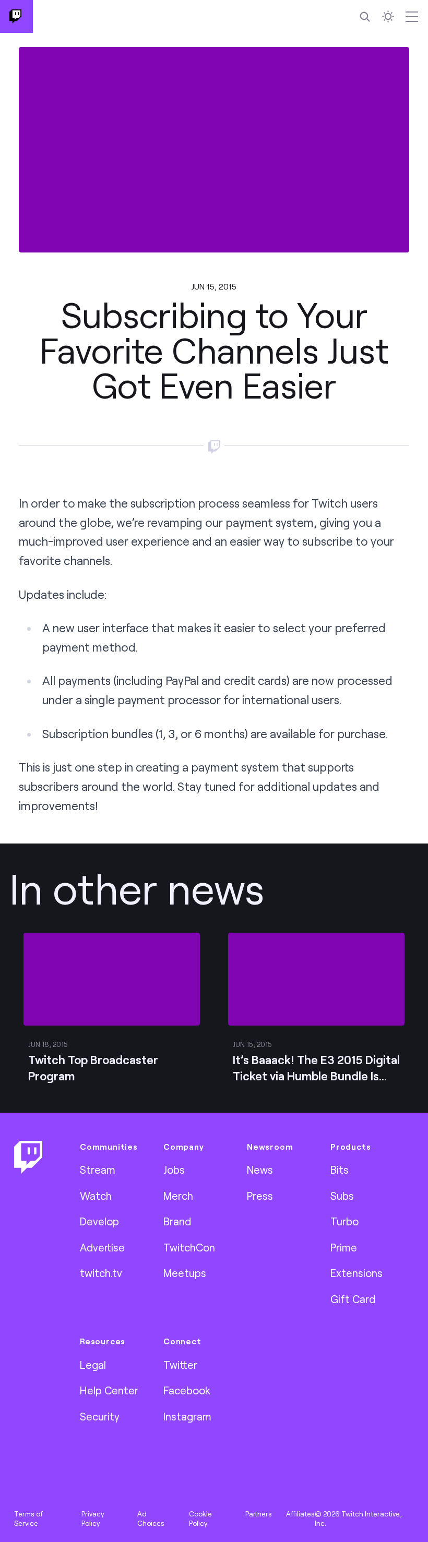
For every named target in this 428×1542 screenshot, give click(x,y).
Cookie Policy (200, 1518)
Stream (97, 1169)
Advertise (102, 1247)
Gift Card (352, 1299)
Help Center (109, 1390)
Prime (343, 1247)
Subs (342, 1195)
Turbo (344, 1221)
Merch (178, 1195)
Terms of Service (28, 1518)
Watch (96, 1195)
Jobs (174, 1169)
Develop (99, 1221)
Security (100, 1416)
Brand (177, 1221)
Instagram (187, 1416)
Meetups (184, 1273)
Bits (339, 1169)
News (260, 1169)
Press (260, 1195)
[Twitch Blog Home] (16, 16)
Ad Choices (150, 1518)
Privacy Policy (92, 1518)
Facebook (186, 1390)
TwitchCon (189, 1247)
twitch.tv (101, 1273)
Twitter (180, 1364)
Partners (258, 1514)
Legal (93, 1364)
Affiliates (300, 1514)
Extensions (356, 1273)
